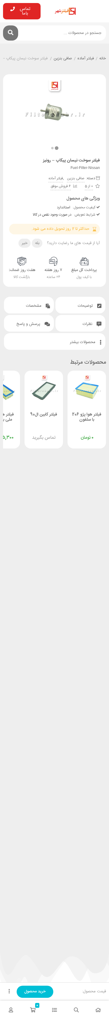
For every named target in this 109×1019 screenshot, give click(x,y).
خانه (102, 59)
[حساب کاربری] (11, 1010)
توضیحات (86, 306)
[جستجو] (10, 33)
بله (37, 243)
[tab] (80, 305)
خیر (25, 243)
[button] (52, 148)
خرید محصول (35, 991)
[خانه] (98, 1010)
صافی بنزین (63, 59)
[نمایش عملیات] (9, 992)
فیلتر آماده (86, 59)
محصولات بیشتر (83, 342)
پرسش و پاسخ (28, 324)
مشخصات (34, 306)
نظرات (88, 324)
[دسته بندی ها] (54, 1010)
